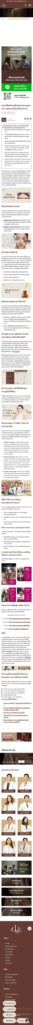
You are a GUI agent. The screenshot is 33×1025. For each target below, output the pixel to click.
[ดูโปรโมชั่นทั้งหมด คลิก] (16, 736)
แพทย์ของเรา (8, 952)
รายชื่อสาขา (8, 963)
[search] (25, 5)
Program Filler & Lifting (8, 113)
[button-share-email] (25, 119)
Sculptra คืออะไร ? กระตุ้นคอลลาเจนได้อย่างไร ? (17, 704)
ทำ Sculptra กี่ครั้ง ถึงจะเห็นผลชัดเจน (14, 691)
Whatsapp (10, 1009)
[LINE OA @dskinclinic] (16, 868)
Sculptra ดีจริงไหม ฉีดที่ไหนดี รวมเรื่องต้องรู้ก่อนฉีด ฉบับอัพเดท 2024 (17, 709)
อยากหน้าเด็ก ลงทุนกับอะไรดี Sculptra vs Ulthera (16, 716)
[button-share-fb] (28, 119)
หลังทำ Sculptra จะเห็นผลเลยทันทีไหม (14, 689)
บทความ (7, 957)
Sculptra (9, 651)
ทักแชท (11, 1015)
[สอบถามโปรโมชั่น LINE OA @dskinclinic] (16, 73)
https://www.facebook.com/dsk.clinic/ (19, 618)
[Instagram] (16, 1021)
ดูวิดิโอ (21, 761)
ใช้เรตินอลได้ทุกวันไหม (9, 695)
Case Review (9, 954)
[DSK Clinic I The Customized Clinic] (3, 5)
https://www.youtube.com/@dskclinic (19, 625)
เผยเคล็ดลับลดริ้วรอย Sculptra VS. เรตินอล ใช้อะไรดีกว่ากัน (18, 19)
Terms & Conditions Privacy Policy (16, 1018)
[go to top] (29, 928)
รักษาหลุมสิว (9, 977)
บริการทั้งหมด (9, 949)
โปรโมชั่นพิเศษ (11, 1003)
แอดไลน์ (11, 1021)
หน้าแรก (2, 19)
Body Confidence (10, 983)
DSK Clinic (28, 657)
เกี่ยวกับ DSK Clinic (11, 946)
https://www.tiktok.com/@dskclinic (18, 629)
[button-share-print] (31, 119)
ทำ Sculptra (16, 351)
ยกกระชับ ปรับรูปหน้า (11, 974)
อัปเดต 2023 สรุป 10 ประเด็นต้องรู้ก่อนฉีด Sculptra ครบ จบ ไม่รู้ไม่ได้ (16, 721)
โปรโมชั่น (7, 960)
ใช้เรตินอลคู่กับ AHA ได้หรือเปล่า (12, 697)
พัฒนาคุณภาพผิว (10, 980)
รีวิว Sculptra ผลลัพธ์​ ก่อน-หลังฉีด (14, 712)
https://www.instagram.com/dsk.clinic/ (20, 622)
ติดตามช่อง (28, 761)
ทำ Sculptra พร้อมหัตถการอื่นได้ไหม (14, 693)
